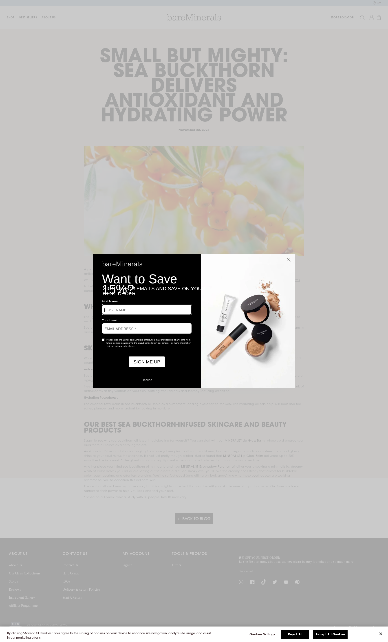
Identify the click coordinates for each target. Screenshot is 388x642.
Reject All (295, 634)
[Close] (381, 634)
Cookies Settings (262, 634)
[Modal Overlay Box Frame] (194, 321)
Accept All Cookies (330, 634)
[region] (194, 634)
